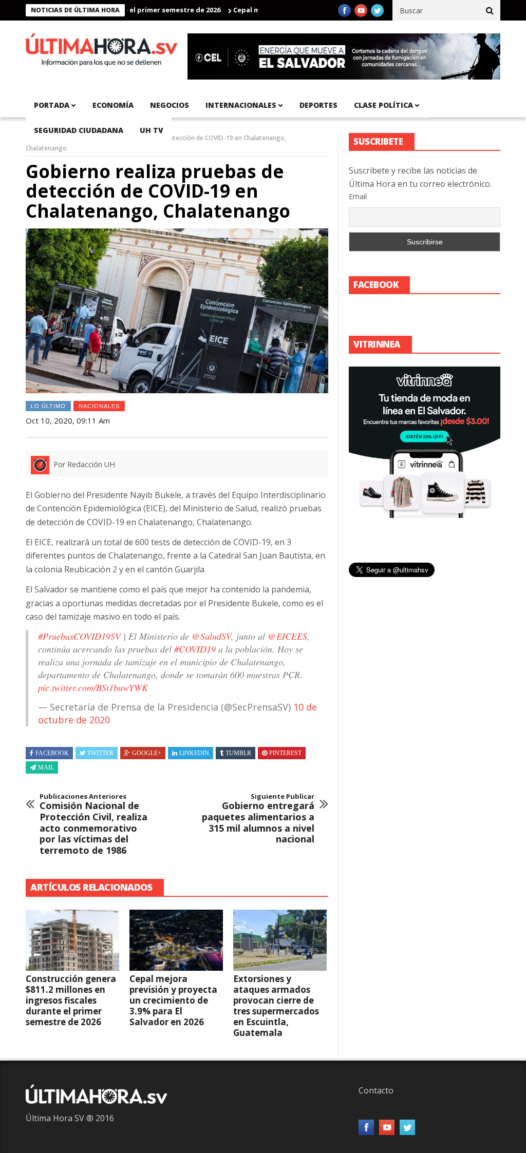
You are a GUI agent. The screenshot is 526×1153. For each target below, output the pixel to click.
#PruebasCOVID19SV (79, 636)
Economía (113, 105)
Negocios (169, 105)
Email (358, 196)
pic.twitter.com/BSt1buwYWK (93, 687)
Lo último (48, 406)
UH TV (151, 130)
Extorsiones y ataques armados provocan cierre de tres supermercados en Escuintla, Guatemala (276, 1006)
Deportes (318, 105)
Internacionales (240, 105)
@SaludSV (211, 636)
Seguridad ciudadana (78, 130)
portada (51, 105)
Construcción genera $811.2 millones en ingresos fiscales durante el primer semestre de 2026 (71, 1000)
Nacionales (99, 406)
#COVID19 (195, 649)
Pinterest (285, 753)
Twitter (100, 753)
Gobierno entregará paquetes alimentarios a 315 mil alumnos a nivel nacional (258, 819)
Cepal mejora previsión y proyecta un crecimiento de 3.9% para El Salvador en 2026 (173, 1000)
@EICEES (287, 636)
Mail (46, 767)
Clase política (383, 105)
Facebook (52, 753)
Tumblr (238, 753)
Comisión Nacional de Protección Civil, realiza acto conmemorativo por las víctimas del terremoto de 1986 (93, 824)
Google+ (146, 753)
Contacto (376, 1090)
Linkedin (194, 753)
